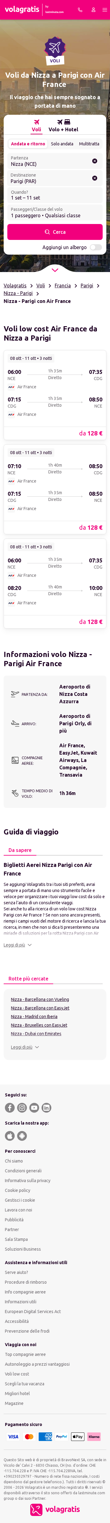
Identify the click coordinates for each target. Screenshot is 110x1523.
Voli (40, 285)
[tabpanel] (55, 904)
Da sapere (20, 850)
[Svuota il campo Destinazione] (94, 178)
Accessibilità (17, 1321)
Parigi (87, 285)
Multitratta (89, 143)
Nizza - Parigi (18, 293)
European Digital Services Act (33, 1311)
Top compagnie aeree (25, 1354)
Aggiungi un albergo (64, 247)
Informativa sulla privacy (27, 1180)
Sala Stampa (16, 1239)
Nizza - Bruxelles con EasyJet (39, 1025)
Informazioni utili (20, 1301)
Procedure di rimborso (26, 1282)
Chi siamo (14, 1161)
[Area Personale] (93, 10)
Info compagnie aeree (25, 1292)
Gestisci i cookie (20, 1200)
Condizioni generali (23, 1170)
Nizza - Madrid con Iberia (34, 1016)
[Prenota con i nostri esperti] (80, 9)
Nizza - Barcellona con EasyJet (40, 1008)
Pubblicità (14, 1219)
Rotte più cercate (28, 978)
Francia (63, 285)
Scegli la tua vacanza (24, 1383)
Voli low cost (17, 1374)
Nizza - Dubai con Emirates (36, 1033)
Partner (12, 1229)
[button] (18, 945)
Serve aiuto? (16, 1272)
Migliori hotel (17, 1393)
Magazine (14, 1403)
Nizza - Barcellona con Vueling (40, 999)
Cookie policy (17, 1190)
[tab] (36, 125)
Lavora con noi (18, 1210)
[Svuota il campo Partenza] (94, 161)
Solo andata (62, 143)
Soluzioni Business (23, 1249)
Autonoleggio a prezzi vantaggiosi (37, 1364)
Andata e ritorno (28, 143)
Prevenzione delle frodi (27, 1331)
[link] (55, 394)
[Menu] (105, 10)
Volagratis (15, 285)
